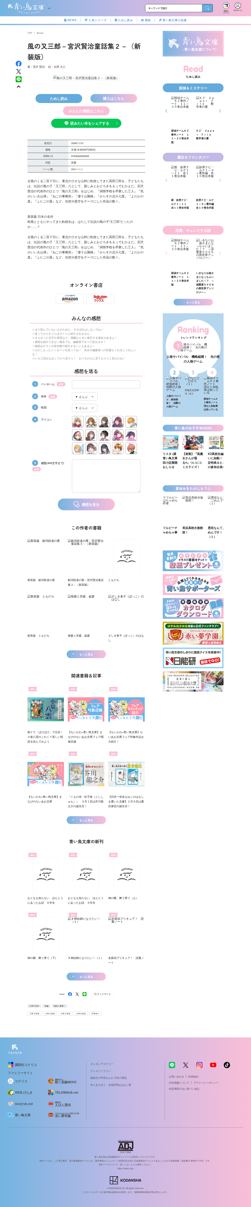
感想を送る (90, 504)
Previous (167, 111)
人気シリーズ (98, 20)
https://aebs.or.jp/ (125, 1168)
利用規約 (193, 1076)
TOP (29, 32)
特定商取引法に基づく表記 (184, 1088)
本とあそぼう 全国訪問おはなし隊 (110, 1085)
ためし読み (125, 20)
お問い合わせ (176, 1076)
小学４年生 (50, 1013)
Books (40, 32)
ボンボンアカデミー (101, 1064)
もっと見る (86, 654)
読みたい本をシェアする (89, 123)
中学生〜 (95, 1013)
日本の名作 (34, 1006)
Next (219, 111)
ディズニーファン (100, 1071)
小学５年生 (65, 1013)
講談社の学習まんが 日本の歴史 (108, 1078)
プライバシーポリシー (206, 1082)
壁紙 (148, 20)
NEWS (72, 20)
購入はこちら (113, 98)
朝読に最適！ (59, 1006)
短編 (46, 1006)
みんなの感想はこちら (86, 110)
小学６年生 (81, 1013)
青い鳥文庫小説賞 (175, 20)
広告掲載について (179, 1082)
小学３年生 (34, 1013)
